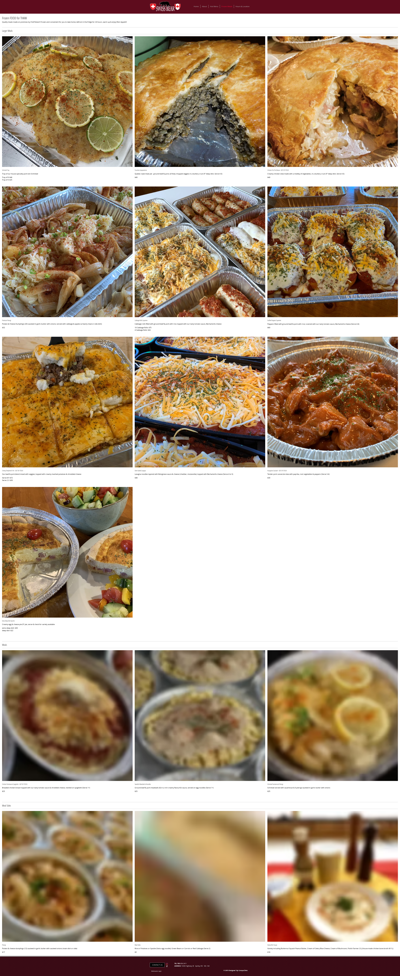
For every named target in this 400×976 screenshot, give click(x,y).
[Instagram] (167, 964)
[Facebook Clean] (167, 966)
